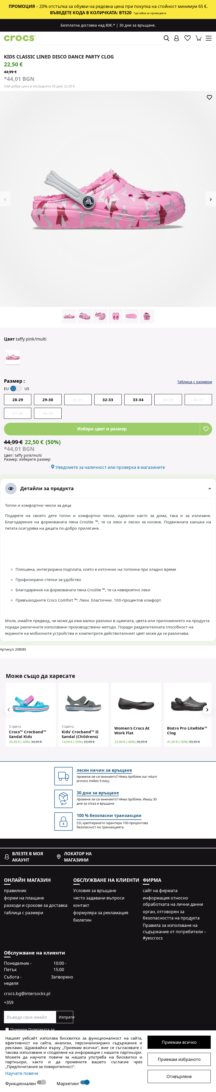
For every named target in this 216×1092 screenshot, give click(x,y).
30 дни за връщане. (137, 25)
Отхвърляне (179, 1076)
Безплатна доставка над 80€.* (88, 25)
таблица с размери (23, 913)
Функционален (21, 1083)
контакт (81, 905)
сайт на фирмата (160, 890)
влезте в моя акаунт (27, 857)
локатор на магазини (78, 857)
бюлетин (82, 920)
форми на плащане (24, 898)
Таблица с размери (194, 381)
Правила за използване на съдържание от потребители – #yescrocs (174, 931)
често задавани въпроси (98, 898)
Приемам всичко (179, 1042)
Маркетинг (68, 1083)
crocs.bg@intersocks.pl (27, 993)
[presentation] (8, 709)
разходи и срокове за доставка (35, 905)
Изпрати (66, 1017)
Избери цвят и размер (102, 429)
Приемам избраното (179, 1059)
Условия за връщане (94, 890)
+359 (8, 1002)
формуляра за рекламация (100, 913)
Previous (5, 198)
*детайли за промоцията (150, 13)
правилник (15, 890)
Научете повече (21, 1073)
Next (210, 198)
